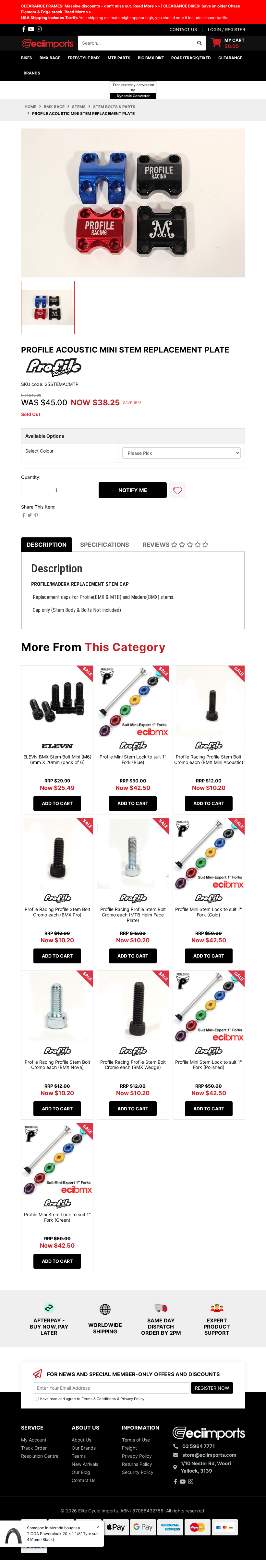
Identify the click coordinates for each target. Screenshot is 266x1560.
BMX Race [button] (50, 57)
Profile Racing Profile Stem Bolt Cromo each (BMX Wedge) (133, 1064)
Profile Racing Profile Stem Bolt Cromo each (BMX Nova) (57, 1064)
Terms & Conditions (99, 1399)
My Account (33, 1439)
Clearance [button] (230, 57)
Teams (79, 1456)
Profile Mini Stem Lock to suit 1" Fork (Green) (57, 1217)
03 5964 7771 (198, 1446)
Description (46, 544)
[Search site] (199, 43)
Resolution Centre (39, 1456)
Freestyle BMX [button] (84, 57)
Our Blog (81, 1472)
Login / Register (226, 29)
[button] (177, 490)
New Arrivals (85, 1464)
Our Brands (84, 1448)
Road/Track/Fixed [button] (191, 57)
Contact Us (83, 1480)
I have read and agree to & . (91, 1399)
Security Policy (137, 1472)
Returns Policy (137, 1464)
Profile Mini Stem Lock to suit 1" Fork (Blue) (133, 759)
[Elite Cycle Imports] (48, 42)
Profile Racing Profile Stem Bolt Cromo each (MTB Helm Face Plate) (133, 914)
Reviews (157, 544)
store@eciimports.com (209, 1455)
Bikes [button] (26, 57)
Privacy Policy (132, 1399)
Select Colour (39, 451)
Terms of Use (136, 1439)
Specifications (104, 544)
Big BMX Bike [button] (151, 57)
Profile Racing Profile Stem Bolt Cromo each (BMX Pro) (57, 911)
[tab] (46, 544)
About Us (81, 1439)
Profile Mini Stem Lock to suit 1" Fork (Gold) (208, 911)
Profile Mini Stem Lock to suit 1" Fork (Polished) (208, 1064)
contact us (183, 29)
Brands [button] (32, 73)
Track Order (34, 1448)
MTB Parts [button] (119, 57)
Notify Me (132, 490)
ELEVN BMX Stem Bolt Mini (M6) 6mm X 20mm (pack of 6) (57, 759)
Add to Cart (57, 803)
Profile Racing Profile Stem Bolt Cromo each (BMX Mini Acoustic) (208, 759)
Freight (129, 1448)
